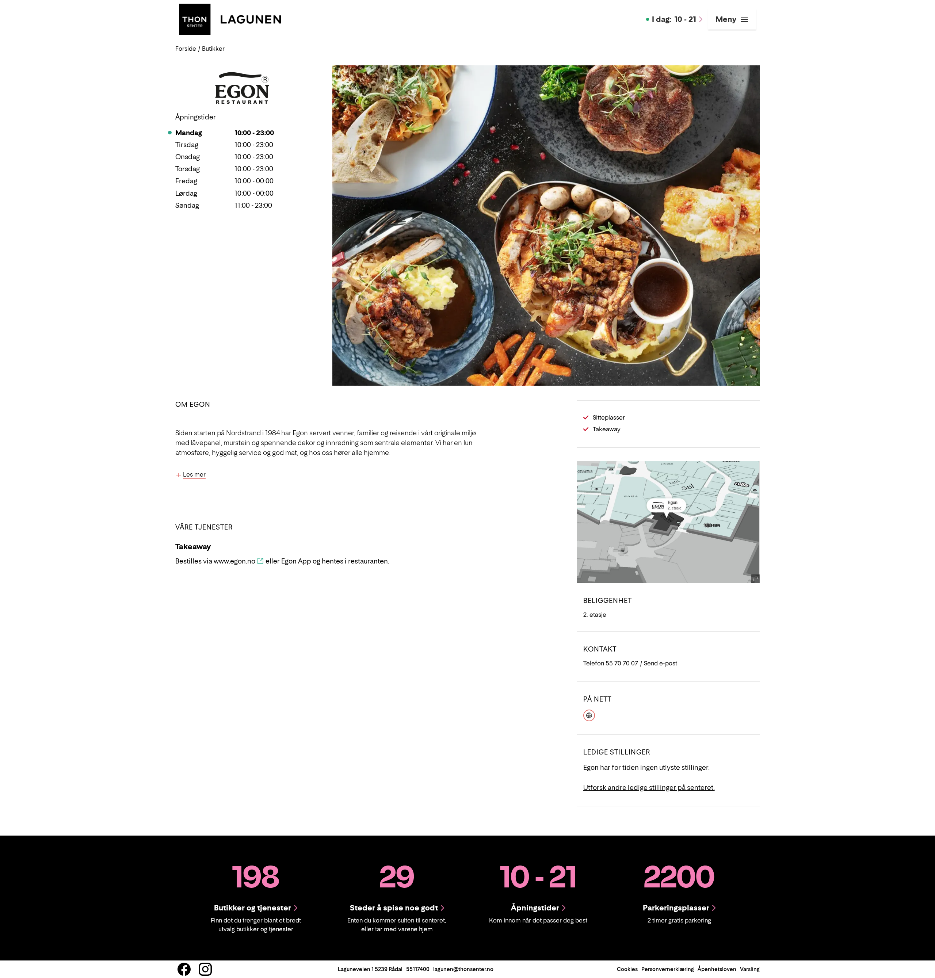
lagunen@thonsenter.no (463, 969)
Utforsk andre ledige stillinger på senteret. (649, 787)
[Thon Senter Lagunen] (230, 18)
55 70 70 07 (622, 663)
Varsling (750, 969)
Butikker (213, 48)
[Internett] (589, 714)
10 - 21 (674, 19)
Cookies (627, 969)
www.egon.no (234, 561)
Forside (185, 48)
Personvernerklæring (667, 969)
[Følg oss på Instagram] (205, 969)
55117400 (418, 969)
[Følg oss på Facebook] (184, 969)
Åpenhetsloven (717, 969)
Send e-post (660, 663)
